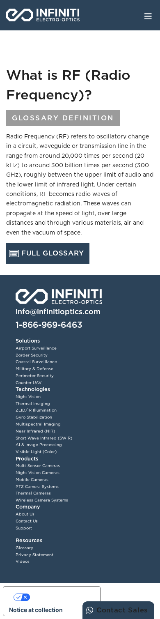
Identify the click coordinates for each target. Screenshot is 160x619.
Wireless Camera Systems (42, 500)
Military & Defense (34, 368)
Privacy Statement (34, 554)
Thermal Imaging (33, 403)
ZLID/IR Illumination (36, 410)
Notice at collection (36, 609)
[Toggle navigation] (148, 15)
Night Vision (28, 396)
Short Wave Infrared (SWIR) (44, 438)
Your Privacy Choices (60, 597)
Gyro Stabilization (34, 417)
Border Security (32, 355)
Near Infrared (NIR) (35, 431)
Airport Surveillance (36, 348)
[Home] (43, 15)
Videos (23, 561)
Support (24, 528)
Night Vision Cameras (37, 472)
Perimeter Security (35, 375)
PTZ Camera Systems (37, 486)
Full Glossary (52, 253)
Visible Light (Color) (36, 451)
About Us (25, 514)
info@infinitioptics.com (58, 311)
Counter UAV (28, 382)
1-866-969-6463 (49, 325)
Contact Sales (122, 610)
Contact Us (27, 521)
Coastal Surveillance (36, 361)
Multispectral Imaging (38, 424)
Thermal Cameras (33, 493)
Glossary (24, 547)
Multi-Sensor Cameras (38, 465)
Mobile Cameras (32, 479)
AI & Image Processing (39, 444)
